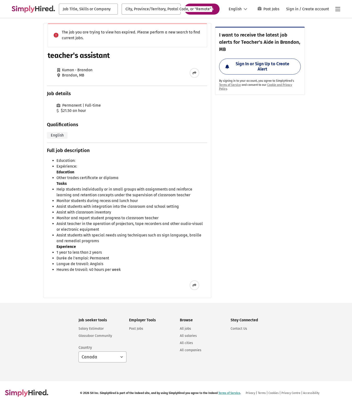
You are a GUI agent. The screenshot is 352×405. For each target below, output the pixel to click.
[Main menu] (338, 9)
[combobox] (88, 9)
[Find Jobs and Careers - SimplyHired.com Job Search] (33, 9)
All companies (190, 350)
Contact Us (239, 329)
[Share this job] (194, 73)
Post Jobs (271, 9)
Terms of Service (230, 85)
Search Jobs (202, 8)
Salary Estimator (91, 329)
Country (85, 347)
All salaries (188, 336)
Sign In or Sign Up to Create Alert (262, 66)
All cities (186, 343)
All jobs (185, 329)
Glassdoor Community (95, 336)
